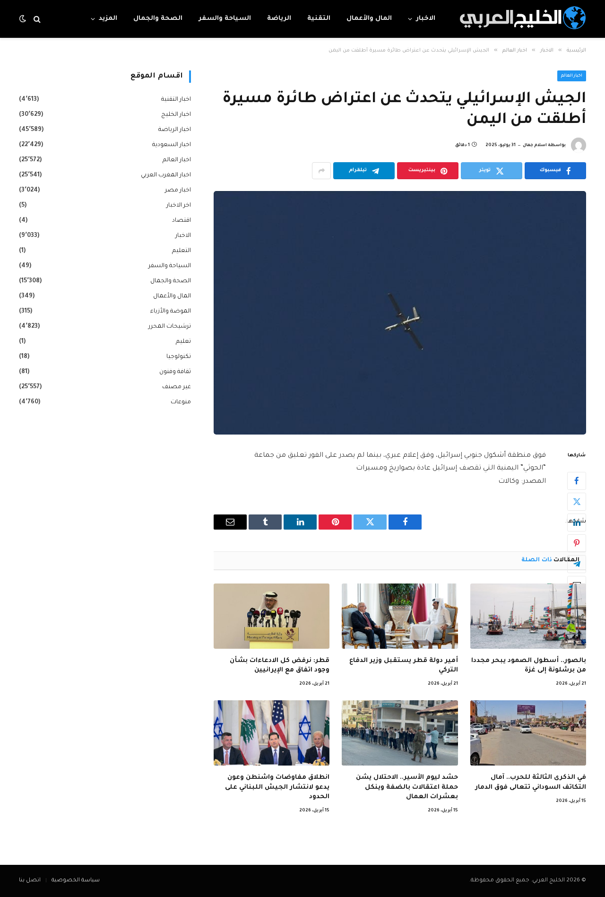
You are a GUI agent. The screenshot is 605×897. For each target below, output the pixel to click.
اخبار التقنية (176, 99)
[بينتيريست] (576, 543)
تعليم (183, 342)
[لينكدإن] (576, 522)
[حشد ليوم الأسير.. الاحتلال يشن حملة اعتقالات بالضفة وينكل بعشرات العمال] (400, 733)
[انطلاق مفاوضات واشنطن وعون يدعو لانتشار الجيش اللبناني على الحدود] (271, 733)
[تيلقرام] (576, 564)
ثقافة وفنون (175, 372)
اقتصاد (181, 221)
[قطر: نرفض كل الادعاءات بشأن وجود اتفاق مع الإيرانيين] (271, 616)
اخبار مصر (178, 190)
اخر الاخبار (178, 205)
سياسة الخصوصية (76, 881)
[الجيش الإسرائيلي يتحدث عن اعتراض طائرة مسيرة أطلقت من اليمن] (400, 313)
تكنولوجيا (178, 357)
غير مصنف (176, 387)
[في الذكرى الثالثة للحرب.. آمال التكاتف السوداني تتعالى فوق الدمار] (528, 733)
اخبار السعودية (171, 145)
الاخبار (425, 18)
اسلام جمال (535, 145)
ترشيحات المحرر (169, 326)
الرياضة (279, 18)
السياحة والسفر (225, 18)
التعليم (181, 251)
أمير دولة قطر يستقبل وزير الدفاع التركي (403, 665)
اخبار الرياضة (174, 130)
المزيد (108, 18)
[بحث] (37, 19)
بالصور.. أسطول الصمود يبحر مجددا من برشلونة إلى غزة (528, 665)
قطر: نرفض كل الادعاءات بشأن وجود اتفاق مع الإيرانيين (279, 665)
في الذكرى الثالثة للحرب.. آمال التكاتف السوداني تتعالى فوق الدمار (530, 782)
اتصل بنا (30, 881)
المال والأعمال (369, 18)
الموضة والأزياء (170, 311)
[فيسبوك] (576, 481)
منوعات (181, 402)
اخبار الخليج (176, 115)
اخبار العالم (572, 76)
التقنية (318, 18)
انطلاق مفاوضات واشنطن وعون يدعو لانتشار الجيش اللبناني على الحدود (277, 787)
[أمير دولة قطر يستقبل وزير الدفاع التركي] (400, 616)
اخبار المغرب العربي (166, 175)
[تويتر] (576, 502)
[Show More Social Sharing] (321, 170)
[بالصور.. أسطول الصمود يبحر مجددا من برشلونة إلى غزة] (528, 616)
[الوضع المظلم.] (23, 19)
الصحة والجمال (157, 18)
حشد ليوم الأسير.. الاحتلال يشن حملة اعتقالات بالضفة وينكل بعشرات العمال (407, 787)
